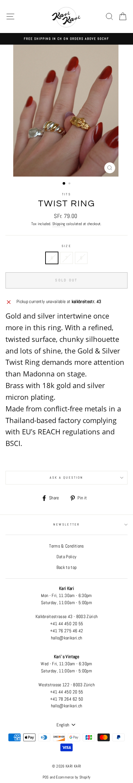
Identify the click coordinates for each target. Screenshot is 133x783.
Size (66, 246)
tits (66, 194)
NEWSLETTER (66, 524)
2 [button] (70, 184)
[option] (66, 38)
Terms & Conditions (66, 546)
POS (46, 777)
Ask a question (66, 477)
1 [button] (64, 183)
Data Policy (66, 557)
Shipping (58, 224)
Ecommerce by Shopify (73, 777)
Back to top (66, 567)
